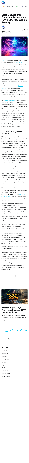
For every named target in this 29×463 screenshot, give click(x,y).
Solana (3, 12)
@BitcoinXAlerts (6, 373)
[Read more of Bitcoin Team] (3, 27)
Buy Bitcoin (4, 356)
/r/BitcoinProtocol (6, 376)
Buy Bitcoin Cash (6, 365)
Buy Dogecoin (5, 367)
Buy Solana (4, 362)
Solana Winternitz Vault (10, 100)
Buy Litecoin (5, 370)
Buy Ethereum (5, 359)
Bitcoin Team (5, 31)
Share (24, 29)
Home (3, 345)
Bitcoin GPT (5, 347)
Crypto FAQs (5, 350)
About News (5, 353)
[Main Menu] (27, 2)
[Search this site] (24, 2)
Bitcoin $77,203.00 (11, 6)
